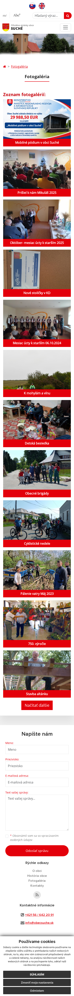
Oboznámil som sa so (34, 838)
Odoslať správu (37, 851)
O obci (37, 870)
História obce (37, 875)
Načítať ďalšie (37, 705)
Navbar (9, 27)
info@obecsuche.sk (39, 922)
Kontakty (37, 885)
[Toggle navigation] (65, 27)
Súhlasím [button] (37, 974)
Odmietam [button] (37, 990)
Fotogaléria (19, 66)
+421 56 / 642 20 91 (39, 914)
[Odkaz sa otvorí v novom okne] (37, 895)
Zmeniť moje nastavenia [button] (37, 982)
